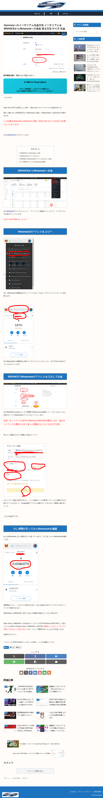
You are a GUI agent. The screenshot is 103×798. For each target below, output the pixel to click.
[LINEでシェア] (14, 661)
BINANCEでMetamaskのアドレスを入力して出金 (36, 159)
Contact (73, 791)
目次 (32, 149)
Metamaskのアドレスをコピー (30, 156)
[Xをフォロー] (26, 673)
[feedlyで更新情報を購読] (44, 673)
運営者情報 (97, 791)
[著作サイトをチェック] (21, 673)
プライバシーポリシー (85, 791)
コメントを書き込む (35, 771)
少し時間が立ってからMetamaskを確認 (32, 162)
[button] (35, 661)
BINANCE (12, 135)
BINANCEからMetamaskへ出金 (30, 153)
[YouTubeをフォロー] (40, 673)
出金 (13, 647)
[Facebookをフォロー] (31, 673)
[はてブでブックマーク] (56, 656)
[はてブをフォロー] (35, 673)
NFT (7, 647)
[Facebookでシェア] (35, 656)
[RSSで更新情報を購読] (49, 673)
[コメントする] (56, 661)
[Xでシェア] (14, 656)
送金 (19, 647)
